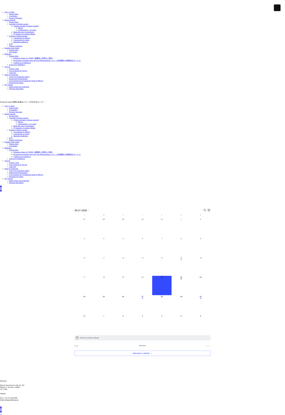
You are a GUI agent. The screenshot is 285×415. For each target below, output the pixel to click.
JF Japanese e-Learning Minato (24, 34)
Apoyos (7, 67)
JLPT (11, 44)
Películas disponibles (16, 89)
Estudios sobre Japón (11, 48)
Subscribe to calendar (141, 353)
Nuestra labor (13, 14)
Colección (12, 73)
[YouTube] (1, 191)
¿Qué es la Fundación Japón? (19, 77)
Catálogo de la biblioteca (22, 63)
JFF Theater (8, 85)
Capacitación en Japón (21, 40)
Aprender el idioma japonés (18, 24)
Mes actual (142, 345)
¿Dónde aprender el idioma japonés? (26, 26)
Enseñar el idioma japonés (18, 36)
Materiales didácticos (20, 42)
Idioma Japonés (9, 20)
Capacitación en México (21, 38)
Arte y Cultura (9, 12)
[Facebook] (1, 187)
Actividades (13, 16)
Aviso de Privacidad (7, 404)
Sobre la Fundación (11, 75)
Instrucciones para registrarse (19, 87)
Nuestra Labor (14, 69)
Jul (77, 346)
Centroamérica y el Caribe (27, 30)
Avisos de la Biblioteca (17, 65)
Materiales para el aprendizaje (23, 32)
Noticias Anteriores (15, 46)
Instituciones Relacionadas (18, 79)
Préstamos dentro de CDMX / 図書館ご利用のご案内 (33, 58)
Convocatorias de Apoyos (18, 71)
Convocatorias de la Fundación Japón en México (26, 81)
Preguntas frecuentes (16, 83)
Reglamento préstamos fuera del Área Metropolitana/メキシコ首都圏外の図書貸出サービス (47, 60)
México (20, 28)
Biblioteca (8, 54)
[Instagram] (1, 189)
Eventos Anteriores (15, 18)
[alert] (143, 338)
